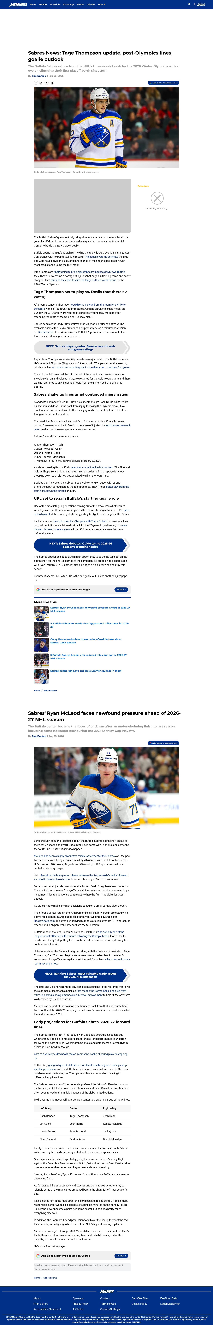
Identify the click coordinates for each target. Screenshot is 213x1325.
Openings (78, 1298)
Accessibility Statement (47, 1309)
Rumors (43, 4)
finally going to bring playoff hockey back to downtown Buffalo (89, 271)
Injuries (91, 4)
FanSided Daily (169, 1298)
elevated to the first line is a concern (92, 467)
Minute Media (18, 1317)
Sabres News (50, 690)
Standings (68, 4)
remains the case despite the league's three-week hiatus (83, 280)
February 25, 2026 (91, 460)
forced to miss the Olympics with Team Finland (80, 521)
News (33, 4)
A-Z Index (78, 1309)
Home (37, 690)
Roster (80, 4)
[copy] (52, 83)
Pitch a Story (40, 1303)
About (36, 1298)
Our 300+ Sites (140, 1298)
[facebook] (194, 4)
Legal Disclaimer (170, 1303)
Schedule (55, 4)
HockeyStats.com (44, 920)
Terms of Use (108, 1303)
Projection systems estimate (101, 256)
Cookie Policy (139, 1303)
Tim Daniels (39, 76)
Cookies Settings (110, 1309)
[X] (189, 4)
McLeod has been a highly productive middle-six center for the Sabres (74, 856)
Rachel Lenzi (45, 332)
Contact (105, 1298)
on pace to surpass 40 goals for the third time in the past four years (90, 367)
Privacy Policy (81, 1303)
